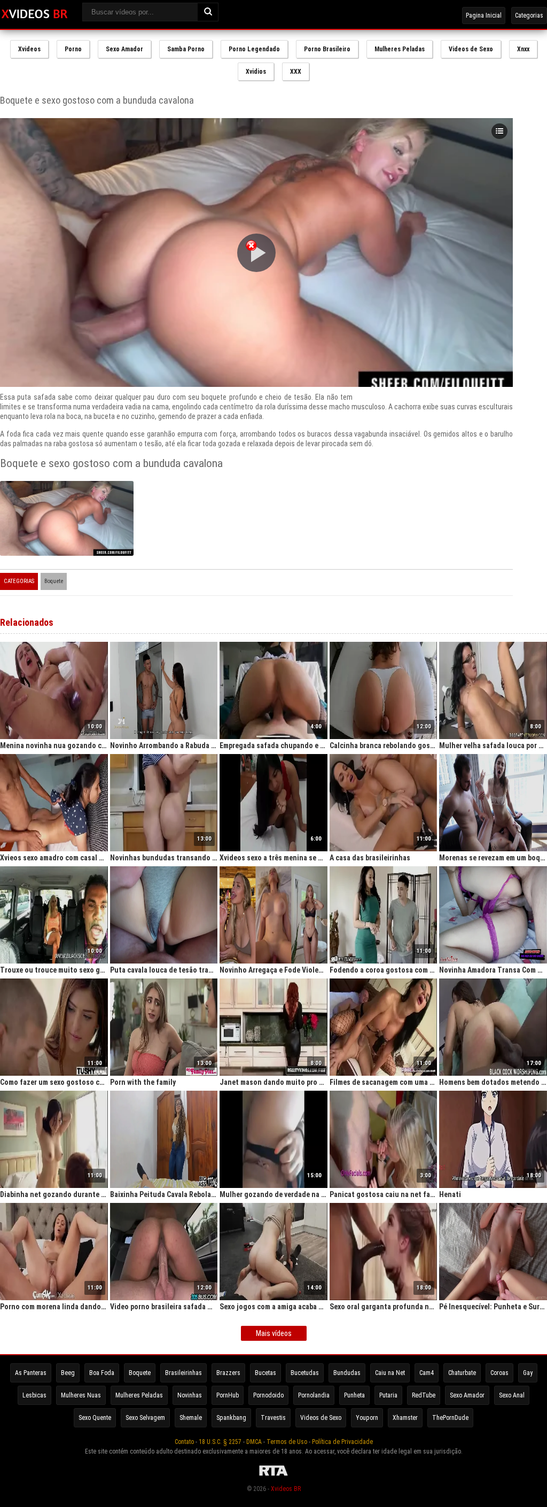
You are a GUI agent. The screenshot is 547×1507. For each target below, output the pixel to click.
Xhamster (405, 1417)
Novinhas (189, 1395)
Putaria (388, 1395)
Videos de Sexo (471, 49)
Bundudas (347, 1373)
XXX (295, 71)
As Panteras (30, 1373)
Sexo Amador (124, 49)
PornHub (227, 1395)
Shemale (190, 1417)
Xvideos (29, 49)
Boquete (53, 581)
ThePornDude (450, 1417)
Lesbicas (34, 1395)
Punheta (354, 1395)
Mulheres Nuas (81, 1395)
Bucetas (265, 1373)
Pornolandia (314, 1395)
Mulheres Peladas (399, 49)
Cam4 (426, 1373)
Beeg (68, 1373)
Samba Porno (186, 49)
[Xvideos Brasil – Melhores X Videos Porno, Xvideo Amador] (34, 14)
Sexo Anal (512, 1395)
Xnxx (523, 49)
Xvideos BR (286, 1489)
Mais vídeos (274, 1333)
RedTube (423, 1395)
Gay (528, 1373)
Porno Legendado (254, 49)
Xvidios (256, 71)
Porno (73, 49)
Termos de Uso (287, 1442)
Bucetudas (305, 1373)
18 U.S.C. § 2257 (220, 1442)
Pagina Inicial (484, 15)
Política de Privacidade (342, 1442)
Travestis (273, 1417)
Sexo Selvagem (145, 1417)
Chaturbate (462, 1373)
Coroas (499, 1373)
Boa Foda (101, 1373)
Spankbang (231, 1417)
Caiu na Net (390, 1373)
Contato (184, 1442)
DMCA (254, 1442)
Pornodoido (268, 1395)
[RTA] (273, 1476)
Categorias (529, 15)
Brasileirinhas (183, 1373)
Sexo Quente (95, 1417)
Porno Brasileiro (327, 49)
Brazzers (228, 1373)
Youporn (367, 1417)
